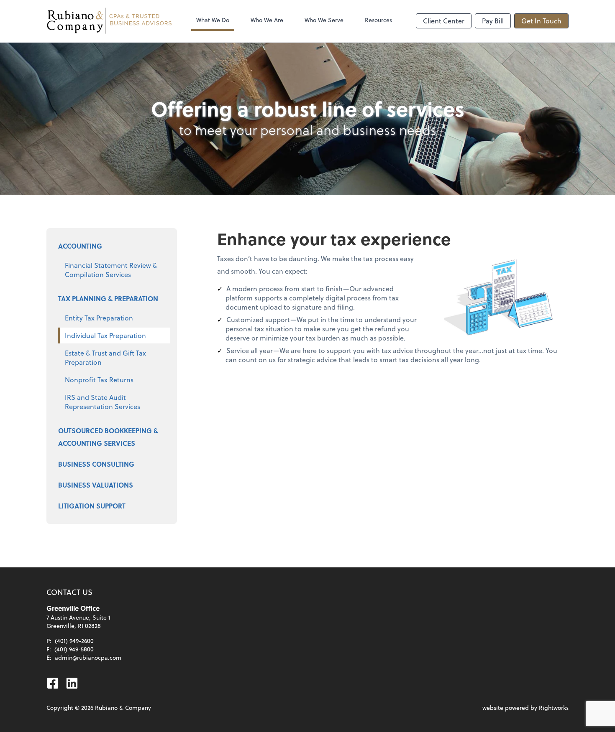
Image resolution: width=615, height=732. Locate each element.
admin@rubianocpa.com (88, 657)
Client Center (443, 20)
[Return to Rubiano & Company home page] (109, 21)
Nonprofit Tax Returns (99, 379)
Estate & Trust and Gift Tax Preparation (105, 357)
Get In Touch (541, 20)
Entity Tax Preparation (99, 318)
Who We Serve (324, 19)
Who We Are (267, 19)
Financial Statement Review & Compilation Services (111, 269)
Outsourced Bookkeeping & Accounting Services (108, 437)
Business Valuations (95, 485)
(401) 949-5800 (74, 649)
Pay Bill (493, 20)
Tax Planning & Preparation (108, 298)
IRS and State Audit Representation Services (102, 401)
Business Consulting (96, 464)
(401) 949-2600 (74, 640)
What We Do (212, 19)
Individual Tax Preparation (105, 335)
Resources (378, 19)
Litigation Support (92, 506)
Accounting (80, 246)
